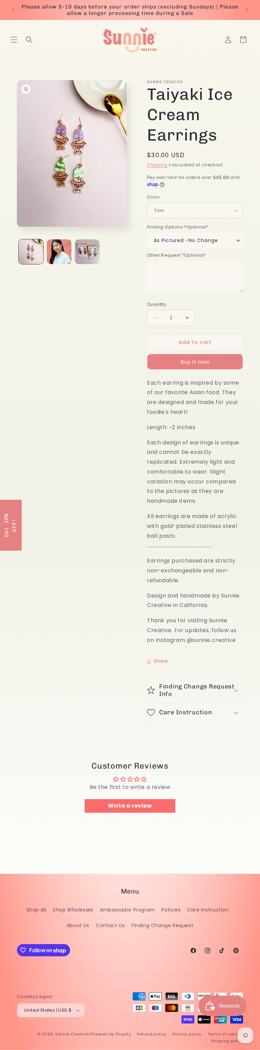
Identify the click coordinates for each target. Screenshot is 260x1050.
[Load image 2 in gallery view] (59, 251)
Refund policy (151, 1034)
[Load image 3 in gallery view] (87, 251)
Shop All (36, 909)
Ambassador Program (127, 909)
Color (153, 197)
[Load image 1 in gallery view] (31, 251)
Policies (170, 909)
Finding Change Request (162, 925)
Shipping (157, 165)
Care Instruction (208, 909)
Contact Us (110, 925)
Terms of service (225, 1034)
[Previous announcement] (13, 9)
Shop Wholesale (73, 909)
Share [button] (161, 661)
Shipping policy (227, 1041)
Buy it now (195, 361)
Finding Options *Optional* (177, 227)
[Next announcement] (246, 9)
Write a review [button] (130, 806)
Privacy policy (186, 1034)
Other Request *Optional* (176, 255)
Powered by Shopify (110, 1034)
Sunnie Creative (72, 1034)
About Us (78, 925)
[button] (14, 39)
